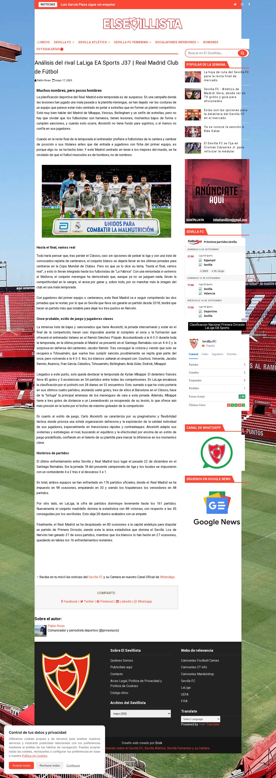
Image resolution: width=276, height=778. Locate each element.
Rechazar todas (50, 765)
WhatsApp (167, 577)
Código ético (119, 693)
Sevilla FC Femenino (131, 42)
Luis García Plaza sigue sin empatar (88, 4)
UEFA (185, 694)
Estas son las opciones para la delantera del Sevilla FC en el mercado (226, 114)
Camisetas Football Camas (200, 660)
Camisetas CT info (194, 667)
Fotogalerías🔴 (50, 49)
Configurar (73, 765)
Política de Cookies (34, 755)
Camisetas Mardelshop (197, 674)
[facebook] (249, 4)
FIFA (184, 701)
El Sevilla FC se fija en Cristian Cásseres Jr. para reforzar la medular (224, 147)
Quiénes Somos (121, 660)
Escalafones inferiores (175, 42)
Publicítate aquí (121, 667)
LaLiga (186, 687)
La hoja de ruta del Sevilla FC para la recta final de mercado (226, 76)
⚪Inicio (43, 42)
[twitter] (235, 4)
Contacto (116, 674)
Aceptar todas (21, 765)
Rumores (210, 42)
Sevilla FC (62, 42)
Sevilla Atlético (92, 42)
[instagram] (242, 4)
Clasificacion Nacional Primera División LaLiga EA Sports (217, 326)
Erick (158, 743)
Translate (212, 724)
